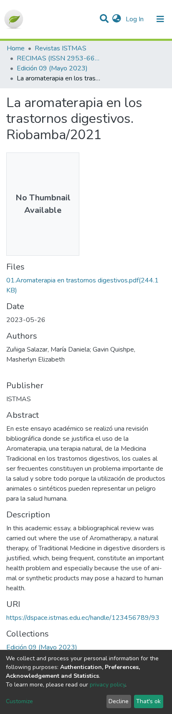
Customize (19, 701)
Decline (119, 701)
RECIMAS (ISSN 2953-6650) (58, 58)
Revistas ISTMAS (60, 48)
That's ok (148, 701)
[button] (116, 19)
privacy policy (107, 685)
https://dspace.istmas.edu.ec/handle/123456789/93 (82, 617)
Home (16, 48)
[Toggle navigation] (160, 19)
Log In (135, 19)
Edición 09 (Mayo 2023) (52, 68)
